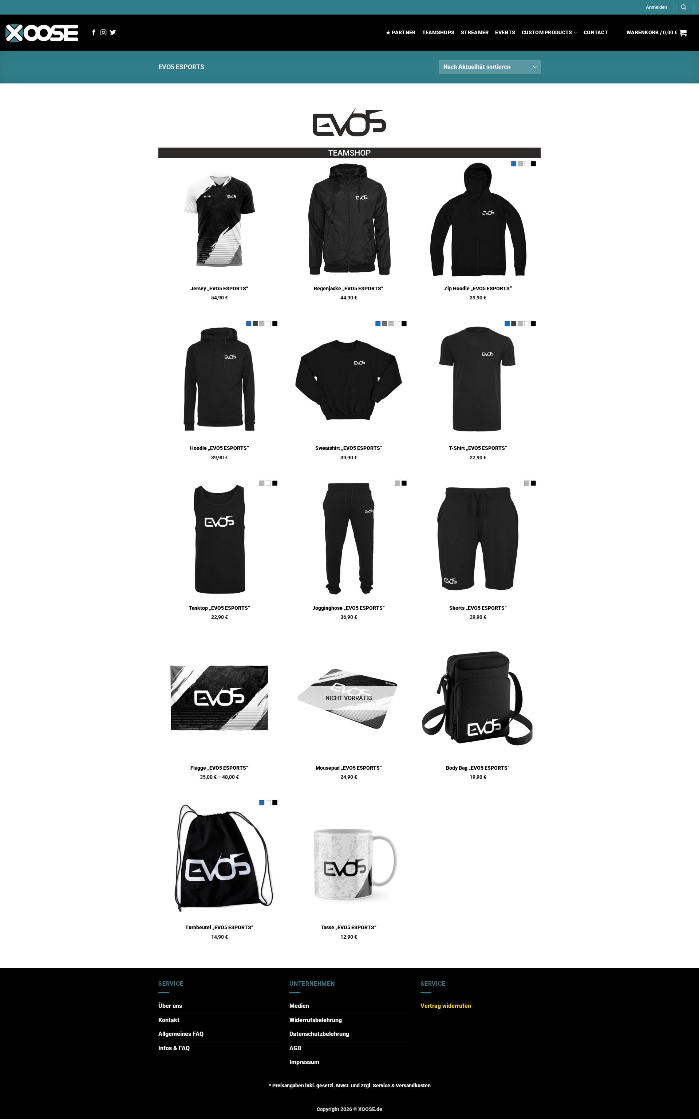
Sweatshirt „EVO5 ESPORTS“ (348, 448)
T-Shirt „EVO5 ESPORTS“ (478, 448)
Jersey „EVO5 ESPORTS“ (219, 289)
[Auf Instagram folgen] (103, 33)
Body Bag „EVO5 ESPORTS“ (478, 768)
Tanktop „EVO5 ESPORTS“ (219, 608)
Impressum (304, 1062)
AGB (295, 1048)
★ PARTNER (401, 33)
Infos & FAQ (174, 1048)
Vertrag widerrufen (445, 1005)
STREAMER (475, 33)
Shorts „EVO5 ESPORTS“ (478, 608)
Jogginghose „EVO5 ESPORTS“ (348, 608)
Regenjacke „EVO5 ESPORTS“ (348, 289)
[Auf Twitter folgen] (113, 33)
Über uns (170, 1005)
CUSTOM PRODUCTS (547, 33)
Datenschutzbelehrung (319, 1033)
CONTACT (596, 33)
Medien (299, 1005)
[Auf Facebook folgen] (94, 33)
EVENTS (505, 33)
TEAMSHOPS (438, 33)
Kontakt (168, 1020)
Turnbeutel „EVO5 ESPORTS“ (219, 927)
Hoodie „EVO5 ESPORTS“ (219, 448)
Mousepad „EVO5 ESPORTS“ (349, 768)
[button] (656, 7)
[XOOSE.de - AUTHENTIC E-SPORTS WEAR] (41, 33)
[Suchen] (683, 7)
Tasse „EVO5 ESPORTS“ (348, 927)
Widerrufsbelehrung (315, 1020)
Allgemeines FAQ (181, 1033)
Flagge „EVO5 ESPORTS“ (219, 768)
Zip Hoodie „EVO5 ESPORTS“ (478, 289)
